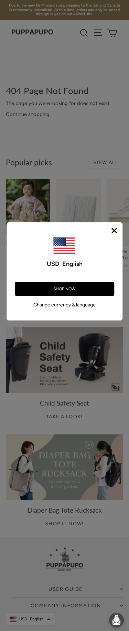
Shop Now (64, 289)
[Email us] (116, 620)
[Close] (114, 230)
